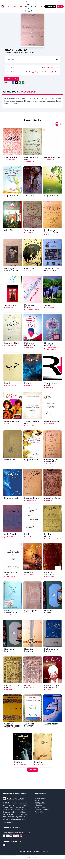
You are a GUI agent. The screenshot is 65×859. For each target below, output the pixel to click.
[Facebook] (4, 836)
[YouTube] (11, 836)
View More (32, 769)
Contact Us (28, 11)
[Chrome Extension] (41, 6)
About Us (28, 6)
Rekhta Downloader (42, 798)
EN (35, 6)
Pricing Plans (40, 803)
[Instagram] (14, 836)
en (4, 845)
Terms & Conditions (42, 810)
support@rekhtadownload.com (19, 833)
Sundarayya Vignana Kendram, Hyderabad (42, 72)
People (28, 4)
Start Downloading (12, 79)
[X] (7, 836)
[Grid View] (57, 124)
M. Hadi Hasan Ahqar (50, 68)
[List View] (60, 124)
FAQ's (29, 9)
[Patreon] (21, 836)
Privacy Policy (40, 807)
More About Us (8, 823)
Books (28, 2)
